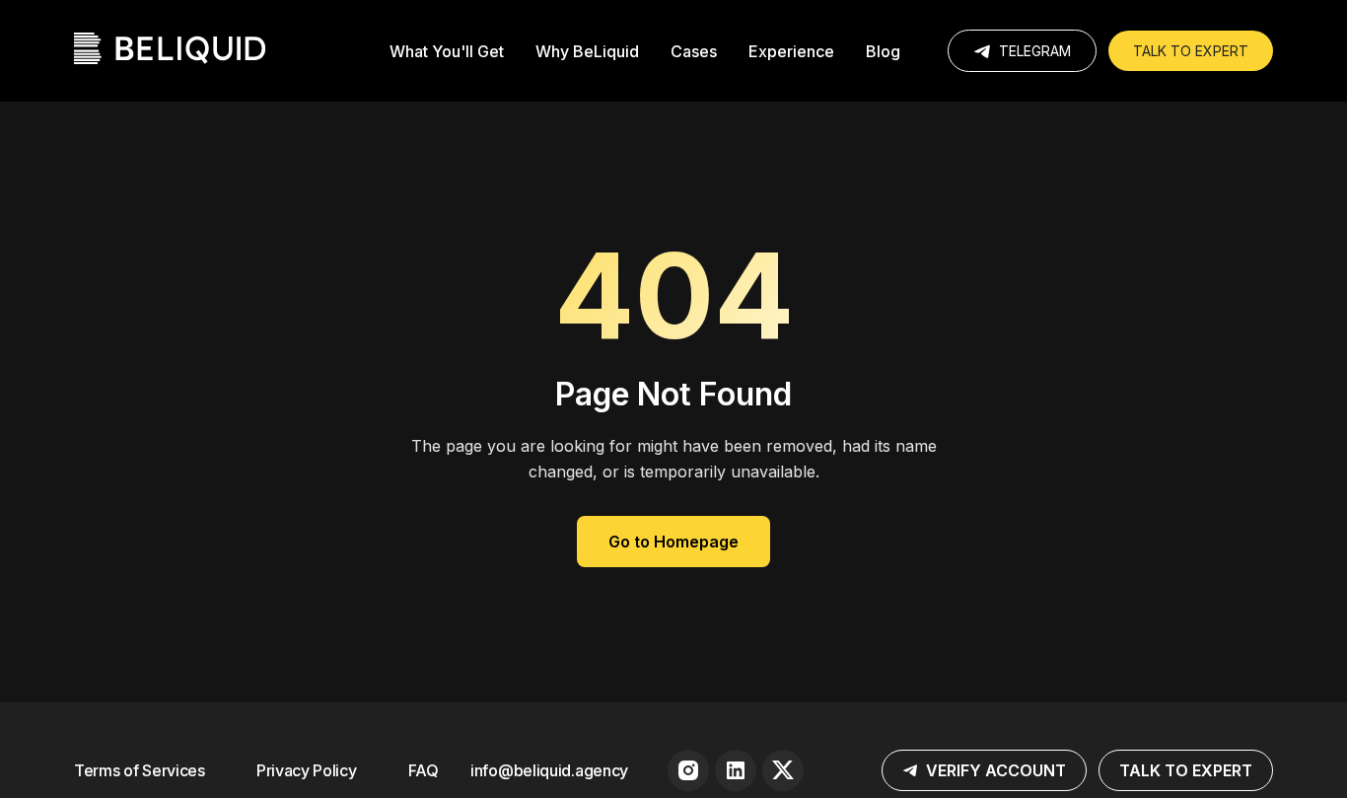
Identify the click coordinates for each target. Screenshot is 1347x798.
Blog (883, 51)
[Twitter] (783, 770)
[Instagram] (688, 770)
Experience (791, 51)
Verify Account (996, 770)
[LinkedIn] (735, 770)
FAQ (423, 770)
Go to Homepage (673, 541)
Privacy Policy (306, 770)
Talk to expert (1190, 50)
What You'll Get (447, 51)
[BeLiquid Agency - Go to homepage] (169, 51)
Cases (694, 51)
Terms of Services (139, 770)
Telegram (1035, 50)
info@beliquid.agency (549, 770)
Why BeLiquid (587, 51)
